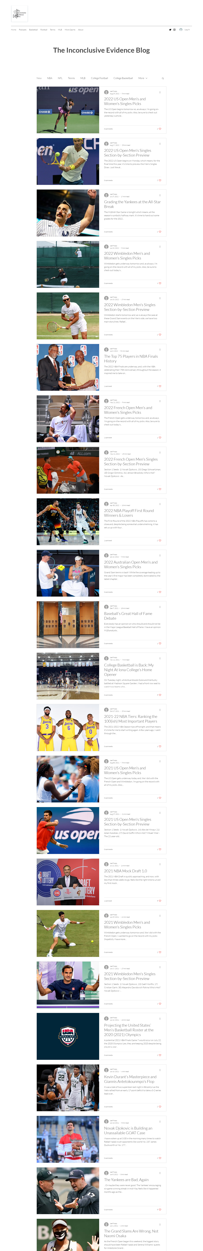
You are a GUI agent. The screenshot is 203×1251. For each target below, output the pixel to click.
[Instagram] (174, 29)
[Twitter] (170, 29)
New (39, 78)
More (141, 78)
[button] (163, 78)
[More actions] (161, 92)
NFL (60, 78)
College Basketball (123, 78)
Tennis (71, 78)
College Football (99, 78)
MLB (82, 78)
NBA (49, 78)
